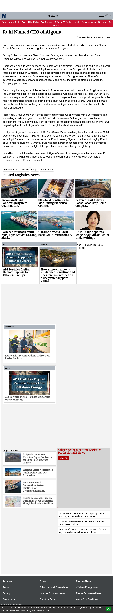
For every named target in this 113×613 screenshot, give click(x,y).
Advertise (7, 581)
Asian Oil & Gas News (87, 599)
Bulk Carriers (46, 169)
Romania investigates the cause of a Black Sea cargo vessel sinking (82, 523)
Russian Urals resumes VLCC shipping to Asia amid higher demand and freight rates (81, 515)
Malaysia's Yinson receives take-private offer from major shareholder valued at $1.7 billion (83, 531)
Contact (43, 581)
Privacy (6, 593)
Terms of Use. (42, 611)
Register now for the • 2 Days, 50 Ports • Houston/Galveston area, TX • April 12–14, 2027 (56, 24)
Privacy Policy (24, 611)
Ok (108, 609)
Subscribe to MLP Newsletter (54, 587)
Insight (44, 244)
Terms (6, 587)
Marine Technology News (88, 593)
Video (5, 244)
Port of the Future (48, 599)
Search (55, 15)
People (34, 169)
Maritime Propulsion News (52, 593)
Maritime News (83, 581)
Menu (108, 15)
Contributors (9, 599)
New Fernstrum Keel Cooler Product (90, 246)
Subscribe (64, 457)
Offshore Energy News (87, 587)
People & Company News (16, 169)
